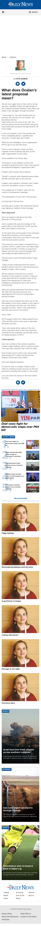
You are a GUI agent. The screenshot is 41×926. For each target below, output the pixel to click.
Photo (18, 898)
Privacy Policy (7, 914)
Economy (19, 892)
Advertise (5, 919)
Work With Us (25, 914)
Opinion (13, 57)
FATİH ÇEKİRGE (22, 79)
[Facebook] (18, 84)
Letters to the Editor (28, 917)
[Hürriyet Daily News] (20, 4)
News (4, 57)
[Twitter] (23, 84)
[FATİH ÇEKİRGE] (20, 66)
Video (5, 898)
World (5, 895)
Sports (31, 895)
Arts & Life (20, 895)
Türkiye (6, 892)
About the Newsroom (10, 917)
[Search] (30, 12)
